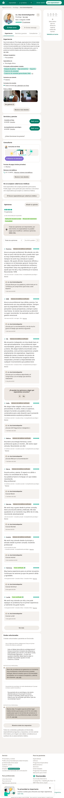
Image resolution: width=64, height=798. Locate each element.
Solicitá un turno (52, 34)
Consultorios (33, 33)
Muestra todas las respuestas (22, 725)
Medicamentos (37, 765)
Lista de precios (7, 779)
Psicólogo (15, 7)
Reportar (6, 276)
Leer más (20, 794)
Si (19, 396)
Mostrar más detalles (22, 110)
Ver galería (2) (9, 104)
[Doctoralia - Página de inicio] (4, 2)
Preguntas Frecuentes (40, 771)
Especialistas (37, 759)
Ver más (27, 628)
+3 (32, 73)
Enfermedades (37, 769)
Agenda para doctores (9, 783)
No (24, 396)
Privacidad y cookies (8, 759)
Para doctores (6, 781)
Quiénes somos (7, 765)
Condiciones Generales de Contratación (14, 771)
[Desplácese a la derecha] (39, 33)
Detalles (12, 122)
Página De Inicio (6, 7)
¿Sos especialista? (53, 3)
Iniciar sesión (41, 3)
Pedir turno (34, 121)
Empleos (10, 769)
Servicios (36, 767)
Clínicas (35, 761)
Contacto (5, 767)
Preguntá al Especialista (40, 763)
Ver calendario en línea (21, 85)
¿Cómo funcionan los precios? (15, 136)
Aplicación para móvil (39, 773)
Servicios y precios (21, 33)
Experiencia (8, 33)
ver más (6, 52)
